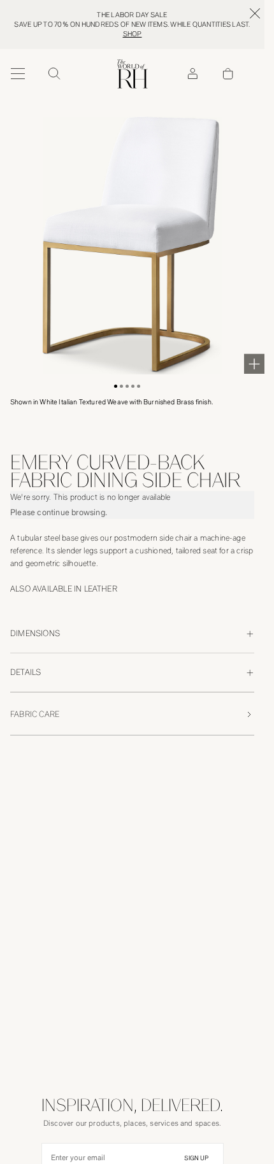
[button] (115, 386)
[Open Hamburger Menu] (17, 74)
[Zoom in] (254, 363)
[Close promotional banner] (255, 13)
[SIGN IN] (192, 74)
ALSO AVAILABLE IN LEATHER (63, 589)
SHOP (132, 34)
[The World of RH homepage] (132, 74)
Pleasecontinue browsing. (58, 512)
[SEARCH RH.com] (53, 74)
